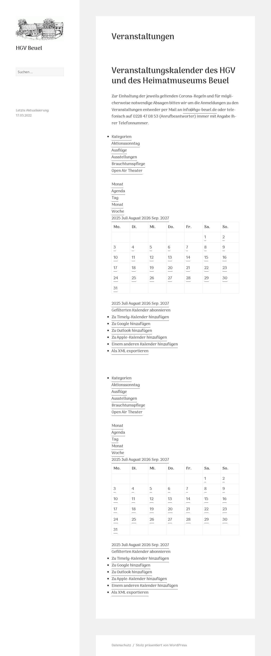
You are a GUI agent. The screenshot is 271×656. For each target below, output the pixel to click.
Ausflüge (119, 150)
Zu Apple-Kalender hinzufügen (139, 337)
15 (206, 257)
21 (188, 268)
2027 (164, 218)
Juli (125, 218)
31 (115, 288)
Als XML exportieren (130, 351)
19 (152, 268)
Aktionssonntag (126, 143)
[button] (141, 310)
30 (225, 278)
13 (170, 257)
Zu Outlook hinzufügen (132, 331)
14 (188, 257)
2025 (117, 218)
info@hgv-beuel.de (200, 110)
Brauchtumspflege (128, 164)
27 (170, 278)
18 (134, 268)
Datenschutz (121, 645)
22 (206, 268)
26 (152, 278)
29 (206, 278)
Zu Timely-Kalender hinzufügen (140, 317)
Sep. (156, 218)
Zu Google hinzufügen (131, 324)
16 (225, 257)
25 (134, 278)
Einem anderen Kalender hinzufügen (145, 344)
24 (115, 278)
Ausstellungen (124, 157)
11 (133, 257)
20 (170, 268)
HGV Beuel (29, 48)
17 (115, 268)
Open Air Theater (127, 171)
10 (115, 257)
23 (225, 268)
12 (151, 257)
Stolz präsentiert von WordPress (161, 645)
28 (188, 278)
